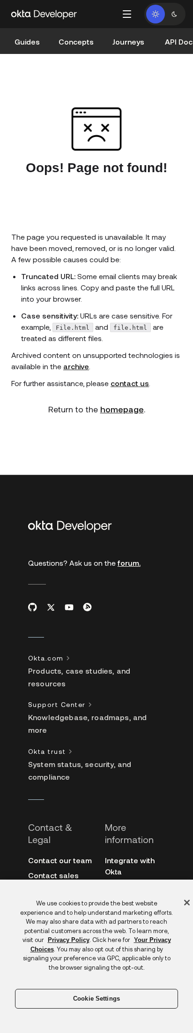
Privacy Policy (68, 939)
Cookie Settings (96, 998)
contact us (130, 383)
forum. (129, 562)
